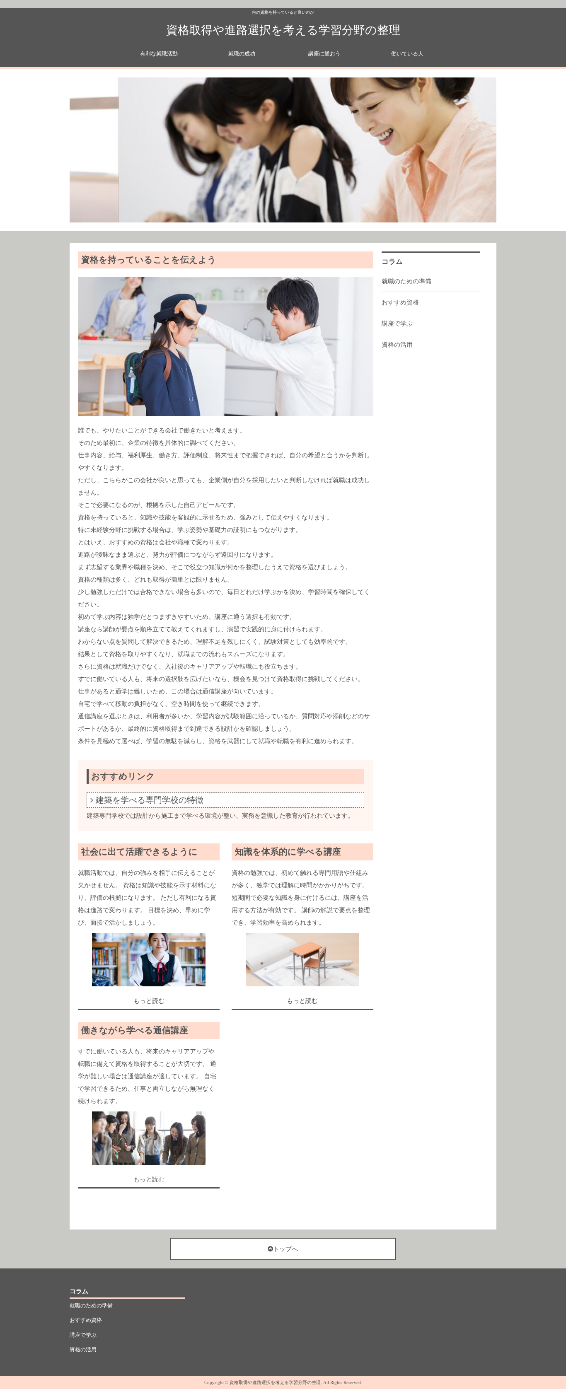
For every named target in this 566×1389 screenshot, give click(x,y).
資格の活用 (397, 344)
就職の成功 (241, 54)
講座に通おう (324, 54)
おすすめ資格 (400, 302)
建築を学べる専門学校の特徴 (149, 800)
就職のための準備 (406, 281)
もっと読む (148, 1001)
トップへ (285, 1249)
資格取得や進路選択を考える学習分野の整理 (283, 30)
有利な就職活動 (159, 54)
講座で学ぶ (397, 323)
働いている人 (407, 54)
